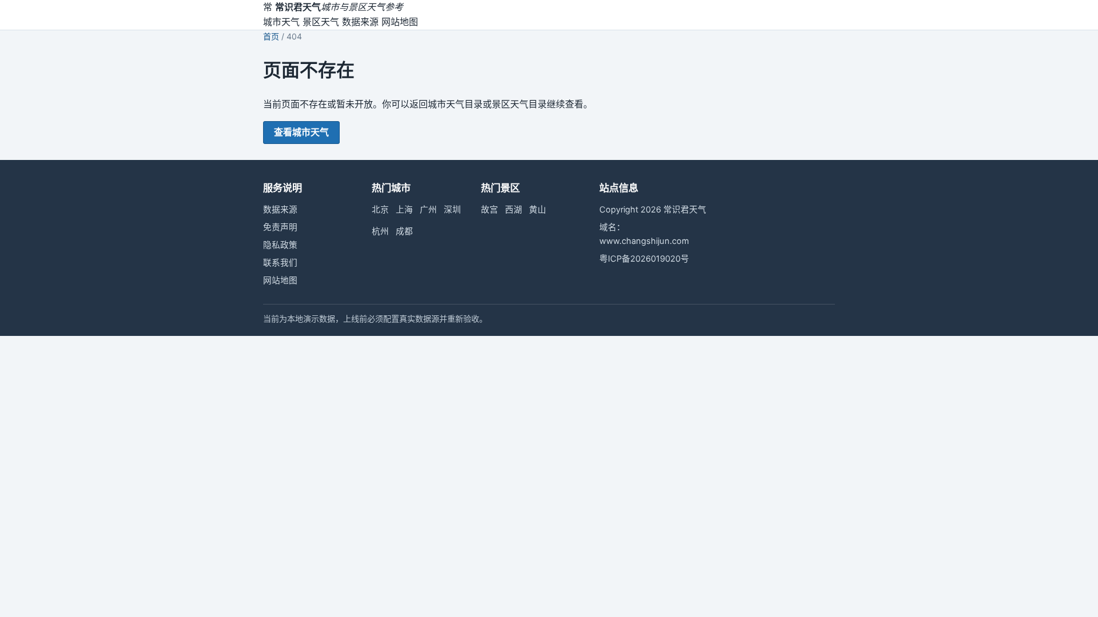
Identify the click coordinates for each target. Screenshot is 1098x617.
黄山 (537, 210)
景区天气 (321, 21)
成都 (404, 231)
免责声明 (280, 227)
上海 (404, 210)
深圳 (452, 210)
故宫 (489, 210)
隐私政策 (280, 245)
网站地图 (399, 21)
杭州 (380, 231)
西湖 (513, 210)
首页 (271, 36)
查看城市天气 (301, 132)
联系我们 (280, 263)
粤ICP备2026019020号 (644, 259)
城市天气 (281, 21)
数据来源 (360, 21)
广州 (428, 210)
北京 (380, 210)
